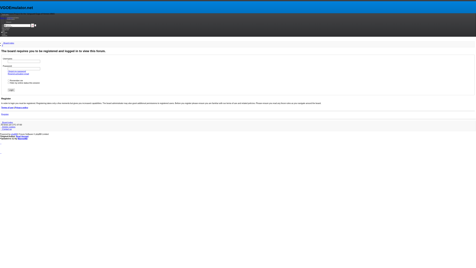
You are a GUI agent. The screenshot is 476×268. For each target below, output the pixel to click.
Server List (5, 29)
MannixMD (23, 139)
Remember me (16, 81)
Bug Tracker (6, 28)
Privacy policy (21, 108)
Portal (4, 25)
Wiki (3, 31)
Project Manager (7, 26)
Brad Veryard (22, 136)
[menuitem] (12, 17)
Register (5, 114)
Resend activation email (18, 74)
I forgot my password (17, 71)
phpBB (14, 134)
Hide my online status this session (24, 83)
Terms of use (7, 108)
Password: (7, 66)
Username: (8, 59)
